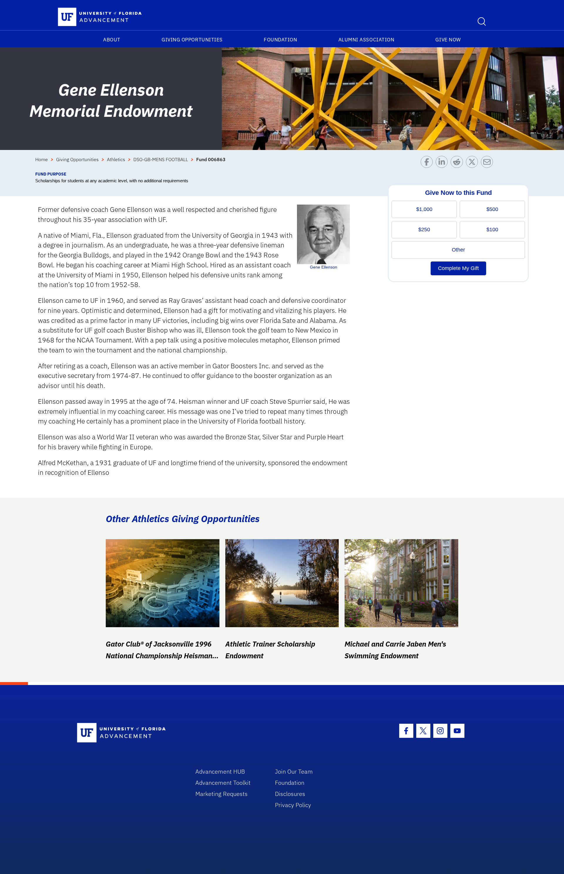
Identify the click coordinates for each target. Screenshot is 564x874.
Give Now (448, 39)
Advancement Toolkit (223, 783)
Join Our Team (294, 771)
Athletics (116, 159)
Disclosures (290, 794)
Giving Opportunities (192, 39)
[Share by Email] (488, 163)
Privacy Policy (293, 805)
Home (41, 159)
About (111, 39)
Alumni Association (366, 39)
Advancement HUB (220, 771)
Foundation (280, 39)
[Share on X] (473, 163)
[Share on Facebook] (428, 163)
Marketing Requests (221, 794)
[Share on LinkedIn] (443, 163)
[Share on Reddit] (458, 163)
